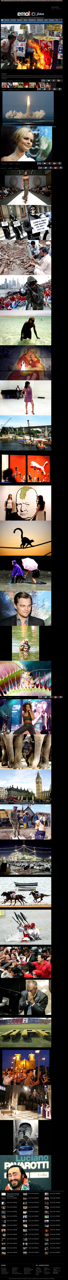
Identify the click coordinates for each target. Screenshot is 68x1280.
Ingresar (53, 8)
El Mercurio (7, 0)
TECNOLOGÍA (4, 1273)
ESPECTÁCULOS (5, 1272)
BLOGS (37, 1273)
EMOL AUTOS (27, 1268)
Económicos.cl (43, 0)
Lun (61, 0)
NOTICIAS (3, 1268)
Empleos (38, 0)
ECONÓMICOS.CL (57, 1268)
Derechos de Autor (13, 1278)
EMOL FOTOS (15, 1272)
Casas (52, 0)
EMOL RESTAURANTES (17, 1273)
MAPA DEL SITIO (27, 1273)
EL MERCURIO (39, 1271)
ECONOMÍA (3, 1269)
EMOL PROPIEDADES (28, 1269)
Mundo (25, 20)
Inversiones (23, 0)
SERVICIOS (14, 1269)
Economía (13, 20)
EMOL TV (14, 1270)
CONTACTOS (27, 1272)
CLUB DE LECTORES (38, 1269)
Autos (27, 0)
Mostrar (31, 3)
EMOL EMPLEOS (27, 1270)
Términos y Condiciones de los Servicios (35, 1278)
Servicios (51, 20)
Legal (14, 0)
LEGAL (37, 1274)
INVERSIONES (47, 1269)
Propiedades (32, 0)
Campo (17, 0)
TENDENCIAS (15, 1268)
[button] (60, 26)
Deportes (19, 20)
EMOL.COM (38, 1270)
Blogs (11, 0)
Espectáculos (32, 20)
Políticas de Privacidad (21, 1278)
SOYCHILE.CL (47, 1273)
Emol (2, 0)
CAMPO (45, 1268)
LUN (45, 1270)
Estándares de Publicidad (49, 1278)
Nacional (7, 20)
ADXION (55, 1269)
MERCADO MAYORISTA (55, 1273)
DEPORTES (3, 1270)
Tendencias (40, 20)
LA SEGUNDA (47, 1272)
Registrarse (58, 8)
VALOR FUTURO (56, 1270)
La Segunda (57, 0)
